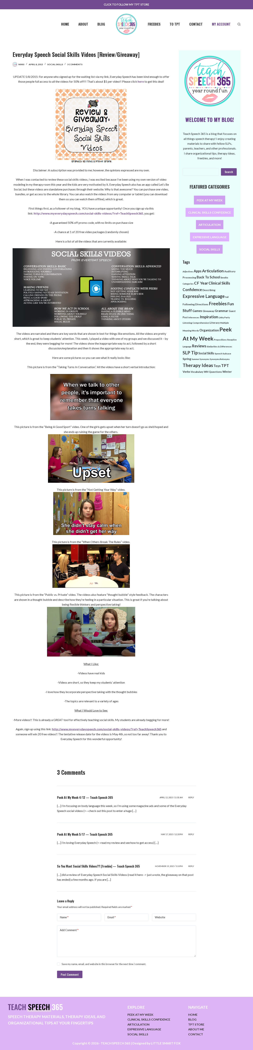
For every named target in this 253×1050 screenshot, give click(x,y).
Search (229, 172)
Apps (198, 271)
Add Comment (69, 930)
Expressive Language (204, 296)
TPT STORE (196, 1024)
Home (65, 24)
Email (111, 917)
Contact (196, 24)
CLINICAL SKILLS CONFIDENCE (209, 212)
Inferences (193, 317)
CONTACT (195, 1034)
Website (160, 917)
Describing (208, 290)
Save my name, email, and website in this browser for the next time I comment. (104, 964)
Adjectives (188, 271)
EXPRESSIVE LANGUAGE (210, 237)
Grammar (221, 311)
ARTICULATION (210, 224)
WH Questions (213, 371)
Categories (188, 284)
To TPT (175, 24)
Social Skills (55, 64)
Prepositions (220, 339)
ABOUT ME (196, 1029)
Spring (187, 358)
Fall (227, 297)
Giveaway (208, 311)
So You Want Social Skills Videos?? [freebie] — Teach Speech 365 (98, 866)
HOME (192, 1014)
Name (64, 917)
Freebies (218, 303)
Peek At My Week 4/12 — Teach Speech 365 (85, 797)
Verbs (186, 371)
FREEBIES (154, 24)
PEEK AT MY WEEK (210, 200)
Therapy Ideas (198, 365)
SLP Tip (190, 352)
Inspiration (209, 317)
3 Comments (74, 64)
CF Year (201, 283)
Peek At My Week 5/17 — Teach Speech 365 (85, 834)
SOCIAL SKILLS (209, 249)
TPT (225, 365)
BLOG (192, 1019)
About (83, 24)
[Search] (239, 24)
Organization (209, 330)
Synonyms (204, 359)
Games (197, 311)
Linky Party (224, 317)
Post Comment (70, 974)
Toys (217, 366)
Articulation (213, 270)
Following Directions (195, 304)
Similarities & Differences (219, 346)
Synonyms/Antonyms (220, 359)
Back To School (208, 277)
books (224, 277)
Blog (101, 24)
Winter (227, 371)
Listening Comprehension (196, 322)
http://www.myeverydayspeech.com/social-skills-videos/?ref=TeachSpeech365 (88, 213)
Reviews (199, 346)
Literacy (215, 322)
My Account (221, 24)
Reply (191, 797)
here (141, 81)
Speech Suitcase (223, 353)
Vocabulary (197, 371)
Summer (195, 359)
